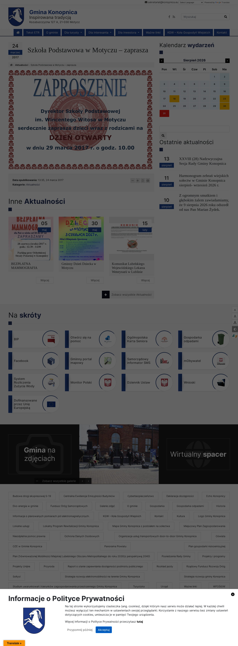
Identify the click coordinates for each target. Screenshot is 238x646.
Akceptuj (104, 630)
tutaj (140, 621)
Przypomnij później (80, 630)
